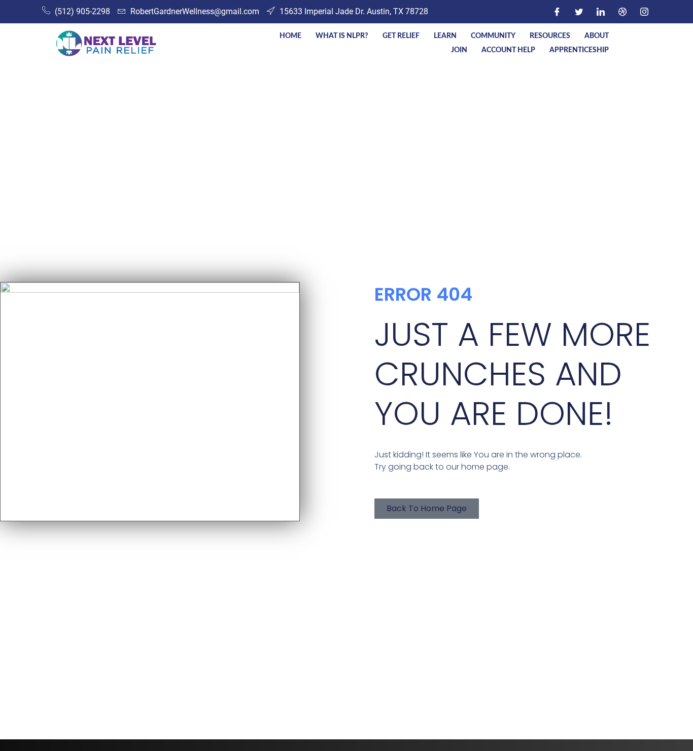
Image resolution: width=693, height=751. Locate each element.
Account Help (508, 50)
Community (493, 36)
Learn (445, 36)
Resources (550, 36)
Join (459, 50)
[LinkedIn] (600, 11)
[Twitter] (578, 11)
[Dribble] (622, 11)
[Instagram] (644, 11)
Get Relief (401, 36)
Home (290, 36)
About (596, 36)
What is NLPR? (342, 36)
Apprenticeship (579, 50)
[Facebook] (557, 11)
